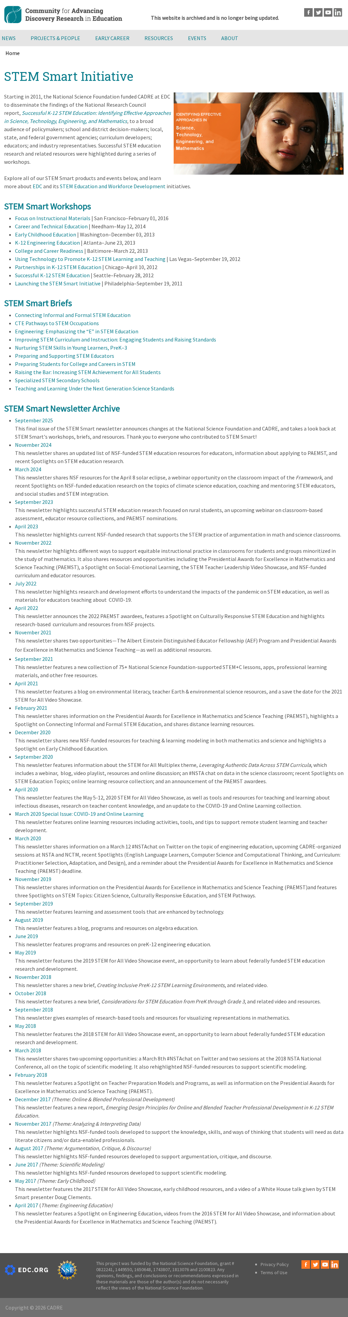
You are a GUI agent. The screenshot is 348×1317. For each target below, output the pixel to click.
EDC (37, 186)
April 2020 (26, 789)
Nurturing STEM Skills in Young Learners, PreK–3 (71, 347)
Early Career (112, 38)
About (229, 38)
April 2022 (26, 607)
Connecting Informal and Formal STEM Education (72, 315)
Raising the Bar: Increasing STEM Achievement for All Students (88, 372)
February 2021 (31, 707)
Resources (158, 38)
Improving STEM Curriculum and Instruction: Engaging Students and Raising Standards (115, 339)
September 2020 (34, 756)
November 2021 (33, 632)
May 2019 (25, 952)
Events (197, 38)
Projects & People (55, 38)
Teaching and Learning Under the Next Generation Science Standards (94, 388)
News (9, 38)
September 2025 (34, 420)
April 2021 (26, 683)
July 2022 (25, 583)
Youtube (328, 12)
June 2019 (26, 936)
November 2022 (33, 542)
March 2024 (28, 469)
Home (12, 53)
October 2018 (30, 993)
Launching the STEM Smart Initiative (58, 283)
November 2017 (33, 1123)
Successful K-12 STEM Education (52, 275)
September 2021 (34, 658)
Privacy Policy (275, 1264)
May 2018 (25, 1025)
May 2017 (25, 1180)
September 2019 (34, 903)
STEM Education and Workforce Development (113, 186)
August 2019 (29, 919)
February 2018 (31, 1074)
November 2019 (33, 879)
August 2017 (29, 1148)
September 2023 (34, 501)
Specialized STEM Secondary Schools (57, 380)
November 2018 (33, 976)
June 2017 (26, 1164)
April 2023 (26, 526)
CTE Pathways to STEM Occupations (57, 323)
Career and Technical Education (51, 226)
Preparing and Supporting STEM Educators (64, 355)
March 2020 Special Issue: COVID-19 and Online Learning (79, 813)
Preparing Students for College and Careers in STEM (75, 364)
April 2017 (26, 1205)
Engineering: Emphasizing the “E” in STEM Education (76, 331)
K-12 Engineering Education (47, 242)
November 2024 (33, 444)
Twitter (318, 12)
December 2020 (33, 732)
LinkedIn (338, 12)
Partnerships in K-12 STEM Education (58, 267)
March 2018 (28, 1050)
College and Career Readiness (49, 250)
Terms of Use (274, 1272)
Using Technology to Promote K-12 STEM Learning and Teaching (90, 259)
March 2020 (28, 838)
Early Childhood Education (45, 234)
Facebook (308, 12)
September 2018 (34, 1009)
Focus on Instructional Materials (52, 218)
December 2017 (33, 1099)
